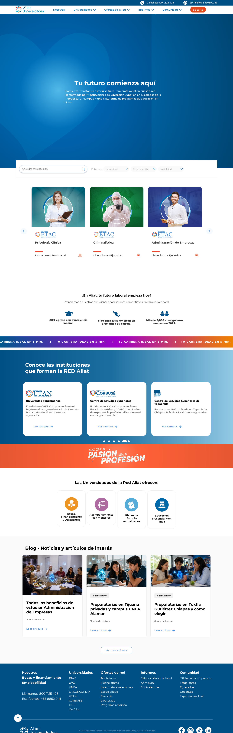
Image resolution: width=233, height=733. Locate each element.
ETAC (72, 678)
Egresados (187, 687)
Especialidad (109, 691)
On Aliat (74, 709)
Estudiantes (188, 682)
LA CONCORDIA (79, 691)
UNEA (73, 687)
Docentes (186, 691)
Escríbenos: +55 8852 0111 (41, 699)
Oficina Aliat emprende (195, 678)
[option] (58, 231)
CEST (72, 705)
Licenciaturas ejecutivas (117, 687)
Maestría (106, 696)
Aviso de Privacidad (145, 731)
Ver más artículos (116, 650)
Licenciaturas (110, 682)
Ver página (169, 426)
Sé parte (198, 9)
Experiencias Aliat (192, 696)
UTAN (73, 696)
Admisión (147, 682)
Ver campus (42, 426)
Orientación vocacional (156, 678)
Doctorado (108, 700)
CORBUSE (75, 700)
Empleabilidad (34, 683)
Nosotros (59, 9)
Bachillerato (109, 678)
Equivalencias (150, 687)
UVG (72, 682)
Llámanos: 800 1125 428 (40, 693)
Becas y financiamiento (41, 678)
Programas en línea (114, 705)
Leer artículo (35, 628)
